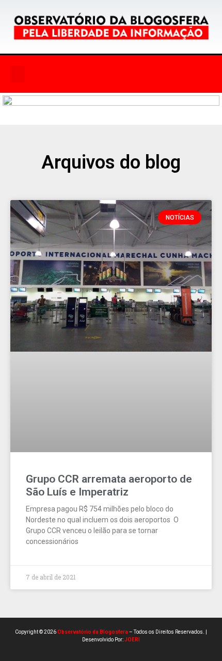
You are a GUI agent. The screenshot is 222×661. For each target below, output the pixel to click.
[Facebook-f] (99, 74)
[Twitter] (142, 74)
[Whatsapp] (163, 74)
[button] (17, 73)
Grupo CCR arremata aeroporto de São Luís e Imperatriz (109, 485)
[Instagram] (121, 74)
